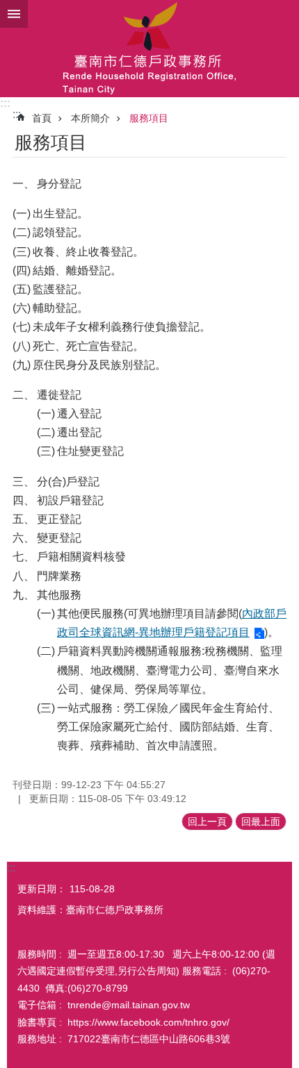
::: (5, 103)
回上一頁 (207, 821)
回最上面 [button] (260, 821)
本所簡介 (90, 118)
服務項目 (148, 118)
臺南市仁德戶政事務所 (149, 48)
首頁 (41, 118)
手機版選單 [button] (14, 14)
